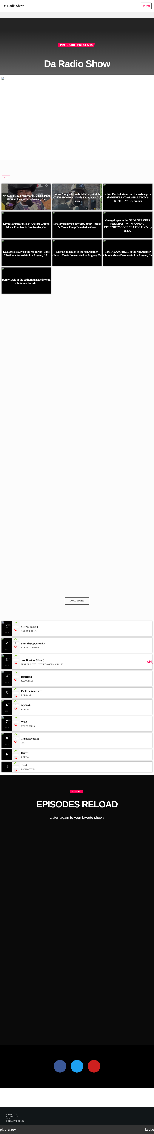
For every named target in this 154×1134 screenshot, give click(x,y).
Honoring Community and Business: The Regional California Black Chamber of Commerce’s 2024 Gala (99, 452)
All (6, 177)
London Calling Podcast (20, 1022)
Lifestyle (14, 1017)
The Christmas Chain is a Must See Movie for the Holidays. (98, 558)
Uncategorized (69, 445)
